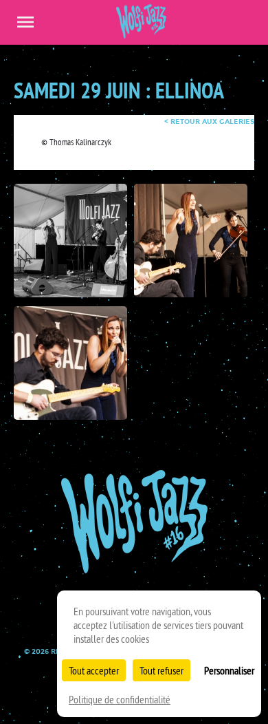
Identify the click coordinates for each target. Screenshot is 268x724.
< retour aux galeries (209, 121)
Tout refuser (161, 670)
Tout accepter (94, 670)
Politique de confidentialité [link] (119, 699)
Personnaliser (229, 670)
